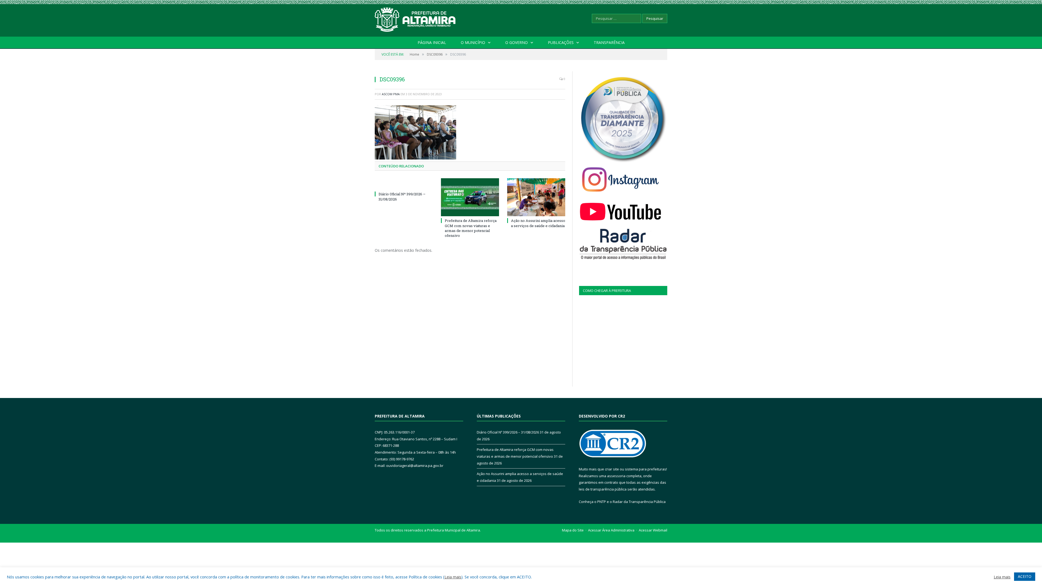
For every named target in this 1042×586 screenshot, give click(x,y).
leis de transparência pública (603, 489)
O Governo (516, 42)
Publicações (561, 42)
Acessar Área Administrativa (611, 530)
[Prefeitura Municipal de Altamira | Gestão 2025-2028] (415, 18)
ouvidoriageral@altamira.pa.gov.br (414, 465)
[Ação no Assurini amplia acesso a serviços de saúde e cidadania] (536, 197)
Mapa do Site (573, 530)
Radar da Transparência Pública (639, 501)
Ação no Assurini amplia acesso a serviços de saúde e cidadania (538, 223)
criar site (612, 469)
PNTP (601, 501)
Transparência (609, 42)
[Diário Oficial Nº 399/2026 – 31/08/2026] (404, 184)
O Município (473, 42)
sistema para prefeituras (645, 469)
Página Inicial (432, 42)
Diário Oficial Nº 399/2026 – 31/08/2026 (508, 432)
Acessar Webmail (653, 530)
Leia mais (452, 576)
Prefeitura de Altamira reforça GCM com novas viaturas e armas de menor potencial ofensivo (471, 228)
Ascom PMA (391, 94)
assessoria (616, 475)
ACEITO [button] (1024, 576)
